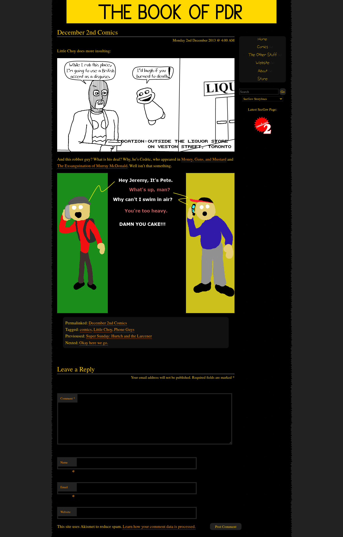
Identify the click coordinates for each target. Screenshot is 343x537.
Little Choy (103, 329)
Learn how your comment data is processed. (159, 526)
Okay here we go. (93, 342)
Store (263, 79)
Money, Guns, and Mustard (203, 159)
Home (262, 39)
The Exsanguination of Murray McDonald (92, 165)
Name (67, 463)
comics (86, 329)
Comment (67, 398)
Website (65, 512)
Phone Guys (124, 329)
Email (67, 488)
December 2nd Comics (108, 322)
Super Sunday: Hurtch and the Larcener (119, 336)
